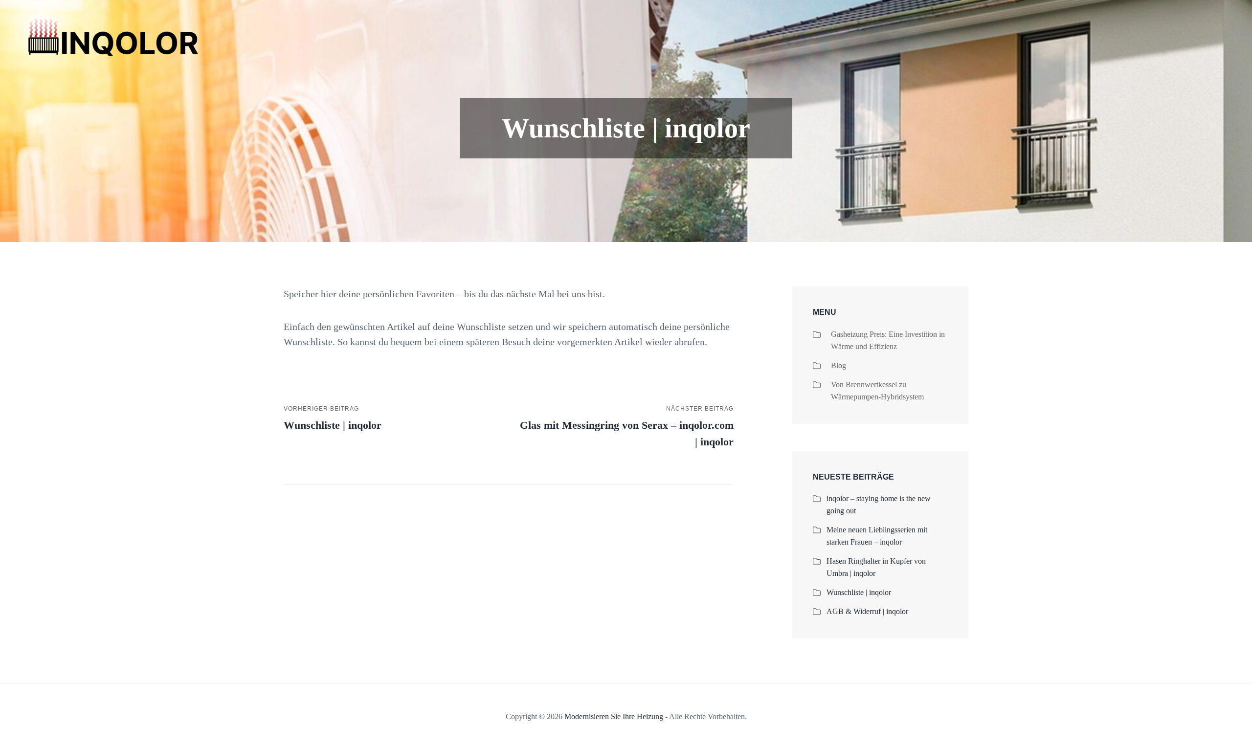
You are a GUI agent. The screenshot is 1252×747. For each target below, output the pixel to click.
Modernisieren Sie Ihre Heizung (613, 716)
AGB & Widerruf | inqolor (867, 611)
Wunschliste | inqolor (859, 592)
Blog (838, 365)
